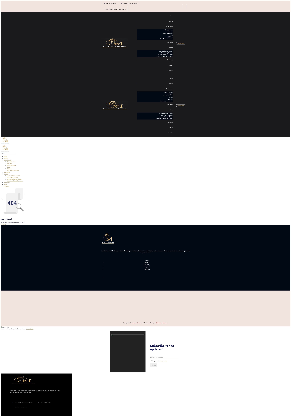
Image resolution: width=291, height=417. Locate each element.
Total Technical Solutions (162, 323)
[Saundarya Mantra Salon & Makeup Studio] (5, 144)
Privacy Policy (163, 361)
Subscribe (153, 365)
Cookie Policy (29, 329)
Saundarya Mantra (136, 323)
